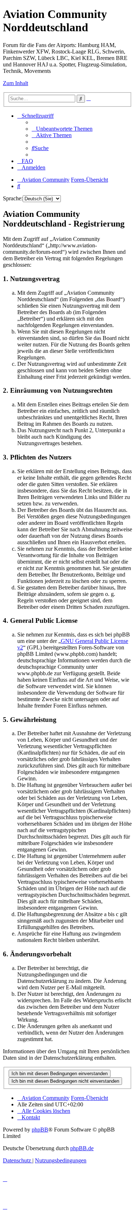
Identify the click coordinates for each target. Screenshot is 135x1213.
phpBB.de (82, 1148)
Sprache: (13, 198)
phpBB (40, 1129)
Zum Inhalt (15, 83)
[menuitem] (62, 129)
